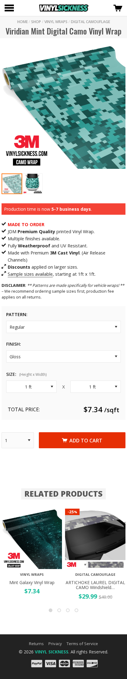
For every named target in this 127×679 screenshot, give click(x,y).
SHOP (36, 21)
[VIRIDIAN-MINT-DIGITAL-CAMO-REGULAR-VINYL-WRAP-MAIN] (63, 106)
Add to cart (85, 440)
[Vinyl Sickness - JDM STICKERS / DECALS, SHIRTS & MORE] (63, 8)
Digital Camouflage (90, 21)
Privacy (55, 643)
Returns (36, 643)
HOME (22, 21)
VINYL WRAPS (56, 21)
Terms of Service (82, 643)
